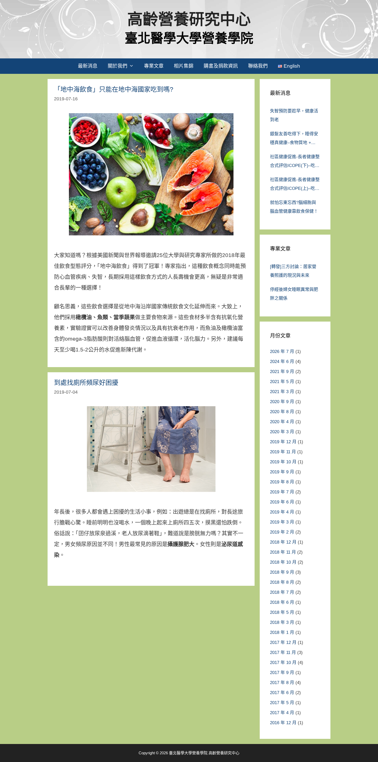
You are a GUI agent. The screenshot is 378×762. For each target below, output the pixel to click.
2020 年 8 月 (282, 411)
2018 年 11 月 (283, 552)
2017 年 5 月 (282, 702)
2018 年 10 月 (283, 562)
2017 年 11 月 (283, 652)
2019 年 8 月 (282, 482)
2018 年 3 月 (282, 622)
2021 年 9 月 (282, 371)
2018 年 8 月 (282, 582)
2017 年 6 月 (282, 692)
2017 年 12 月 (283, 642)
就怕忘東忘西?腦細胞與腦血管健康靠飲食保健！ (294, 207)
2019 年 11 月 (283, 451)
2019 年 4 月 (282, 512)
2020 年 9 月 (282, 401)
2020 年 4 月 (282, 421)
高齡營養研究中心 (189, 19)
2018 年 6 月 (282, 602)
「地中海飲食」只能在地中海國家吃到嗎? (113, 89)
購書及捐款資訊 (221, 66)
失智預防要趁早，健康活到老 (294, 115)
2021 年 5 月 (282, 381)
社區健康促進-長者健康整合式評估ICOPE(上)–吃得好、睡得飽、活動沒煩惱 (295, 185)
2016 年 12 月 (283, 722)
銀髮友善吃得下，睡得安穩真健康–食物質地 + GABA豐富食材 (294, 139)
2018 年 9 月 (282, 572)
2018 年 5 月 (282, 612)
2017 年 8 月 (282, 682)
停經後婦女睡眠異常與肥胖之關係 (294, 294)
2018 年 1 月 (282, 632)
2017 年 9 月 (282, 672)
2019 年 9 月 (282, 471)
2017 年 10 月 (283, 662)
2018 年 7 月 (282, 592)
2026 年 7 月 (282, 351)
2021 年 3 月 (282, 391)
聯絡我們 (258, 66)
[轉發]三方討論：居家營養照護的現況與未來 (293, 271)
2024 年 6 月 (282, 361)
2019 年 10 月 (283, 461)
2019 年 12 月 (283, 441)
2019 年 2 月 (282, 532)
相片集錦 (183, 66)
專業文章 (154, 66)
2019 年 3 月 (282, 522)
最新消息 (87, 66)
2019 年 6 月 (282, 502)
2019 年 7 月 (282, 492)
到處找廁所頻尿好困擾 (86, 382)
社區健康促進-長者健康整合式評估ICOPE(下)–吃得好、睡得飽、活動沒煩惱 (295, 162)
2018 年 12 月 (283, 542)
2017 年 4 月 (282, 712)
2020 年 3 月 (282, 431)
